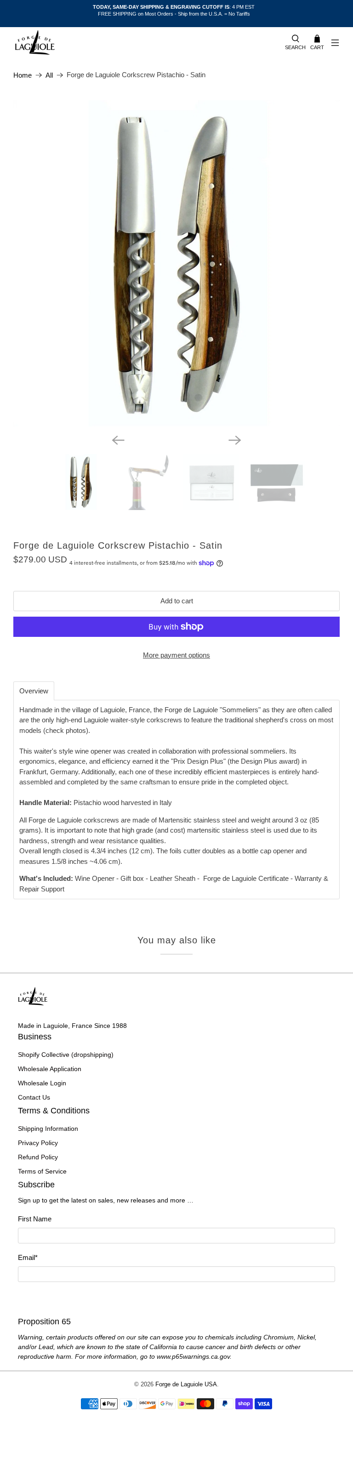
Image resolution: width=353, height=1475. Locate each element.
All (49, 75)
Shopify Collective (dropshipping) (66, 1054)
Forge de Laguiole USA (186, 1384)
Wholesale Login (42, 1083)
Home (22, 75)
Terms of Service (42, 1171)
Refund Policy (38, 1157)
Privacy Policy (38, 1142)
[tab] (33, 690)
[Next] (235, 440)
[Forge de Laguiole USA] (144, 43)
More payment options (176, 655)
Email (28, 1257)
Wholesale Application (49, 1068)
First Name (34, 1219)
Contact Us (34, 1097)
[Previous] (118, 440)
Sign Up (176, 1298)
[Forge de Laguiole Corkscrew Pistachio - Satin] (176, 263)
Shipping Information (48, 1128)
